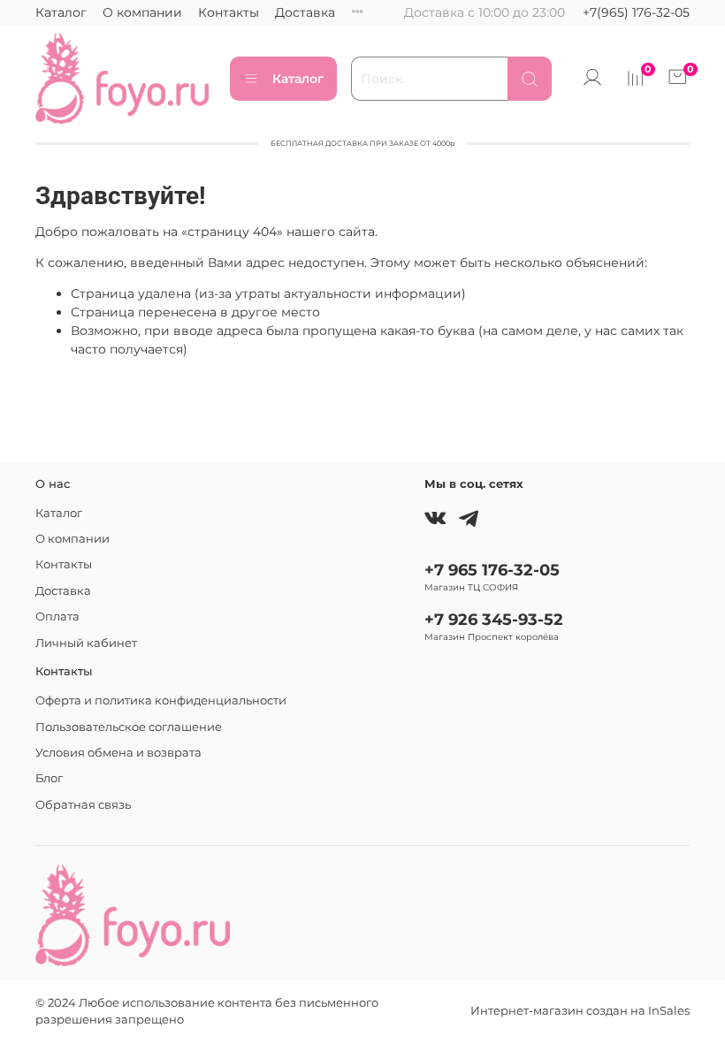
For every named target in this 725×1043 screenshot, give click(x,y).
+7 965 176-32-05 (492, 570)
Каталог (61, 12)
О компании (142, 12)
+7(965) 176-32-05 (636, 12)
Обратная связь (83, 804)
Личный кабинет (86, 643)
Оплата (57, 616)
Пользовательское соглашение (128, 727)
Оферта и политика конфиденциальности (160, 700)
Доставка (305, 12)
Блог (49, 778)
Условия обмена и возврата (118, 752)
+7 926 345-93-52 (493, 619)
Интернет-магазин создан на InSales (580, 1010)
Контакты (228, 12)
